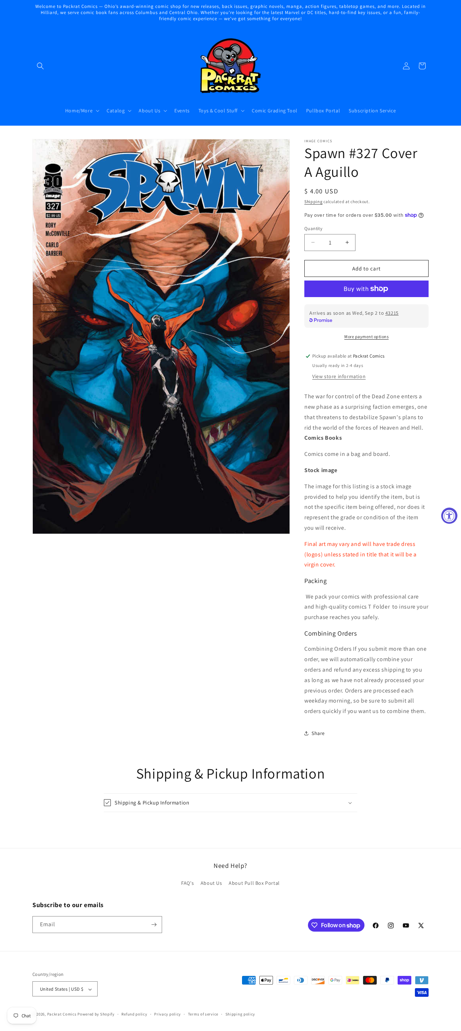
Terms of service (203, 1014)
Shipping (313, 201)
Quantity (313, 228)
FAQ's (187, 883)
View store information (339, 376)
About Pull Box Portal (254, 883)
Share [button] (318, 733)
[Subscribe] (154, 924)
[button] (40, 66)
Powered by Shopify (96, 1014)
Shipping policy (240, 1014)
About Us (211, 883)
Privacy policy (167, 1014)
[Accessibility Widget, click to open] (449, 515)
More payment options (366, 336)
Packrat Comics (62, 1014)
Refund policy (134, 1014)
